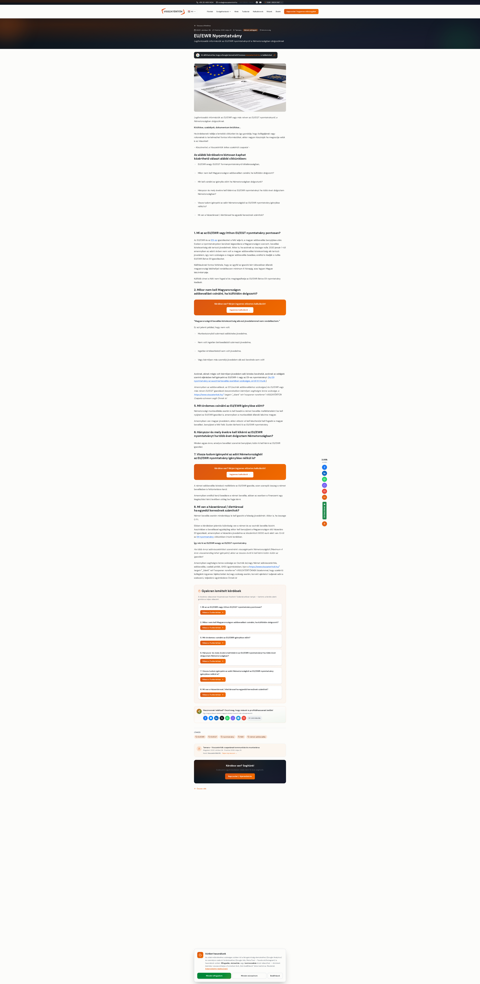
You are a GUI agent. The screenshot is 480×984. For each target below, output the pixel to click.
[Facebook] (324, 467)
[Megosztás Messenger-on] (211, 718)
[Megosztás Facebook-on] (205, 718)
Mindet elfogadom (214, 976)
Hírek (236, 11)
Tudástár (246, 11)
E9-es (214, 240)
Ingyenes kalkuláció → (240, 310)
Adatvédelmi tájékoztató (216, 969)
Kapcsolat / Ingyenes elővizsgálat (301, 11)
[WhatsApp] (324, 479)
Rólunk (269, 11)
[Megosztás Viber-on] (233, 718)
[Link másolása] (324, 497)
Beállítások (275, 976)
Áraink (278, 11)
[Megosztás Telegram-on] (238, 718)
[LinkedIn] (324, 473)
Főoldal (210, 11)
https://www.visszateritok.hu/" (209, 394)
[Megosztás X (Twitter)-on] (222, 718)
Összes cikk (201, 789)
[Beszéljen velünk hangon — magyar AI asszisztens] (324, 523)
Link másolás (255, 718)
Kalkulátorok (258, 11)
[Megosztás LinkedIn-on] (216, 718)
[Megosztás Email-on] (244, 718)
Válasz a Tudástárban (211, 612)
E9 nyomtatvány (205, 536)
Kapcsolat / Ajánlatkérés (240, 776)
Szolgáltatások (222, 11)
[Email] (324, 491)
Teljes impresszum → (229, 753)
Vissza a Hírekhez (204, 26)
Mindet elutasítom (249, 976)
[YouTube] (260, 2)
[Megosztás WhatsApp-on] (227, 718)
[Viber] (324, 485)
